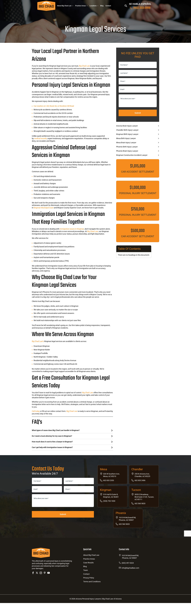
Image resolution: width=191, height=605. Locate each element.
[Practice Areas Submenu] (88, 6)
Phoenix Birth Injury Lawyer (127, 147)
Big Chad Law (84, 66)
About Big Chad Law (64, 6)
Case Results (88, 563)
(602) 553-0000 (141, 7)
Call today (36, 411)
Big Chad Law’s (38, 341)
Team (85, 570)
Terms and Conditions (92, 582)
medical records (40, 138)
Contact (108, 6)
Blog (101, 6)
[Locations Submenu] (98, 6)
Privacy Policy (88, 578)
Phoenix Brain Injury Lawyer (127, 151)
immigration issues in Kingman (71, 229)
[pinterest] (44, 573)
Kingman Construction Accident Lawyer (131, 155)
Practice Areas (80, 6)
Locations (93, 6)
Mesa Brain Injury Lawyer (126, 142)
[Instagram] (41, 573)
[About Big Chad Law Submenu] (73, 6)
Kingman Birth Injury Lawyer (127, 134)
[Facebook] (33, 573)
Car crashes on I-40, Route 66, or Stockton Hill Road (54, 106)
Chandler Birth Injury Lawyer (127, 130)
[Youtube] (48, 573)
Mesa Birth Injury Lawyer (126, 138)
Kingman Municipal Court (43, 208)
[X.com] (37, 573)
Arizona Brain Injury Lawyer (127, 126)
